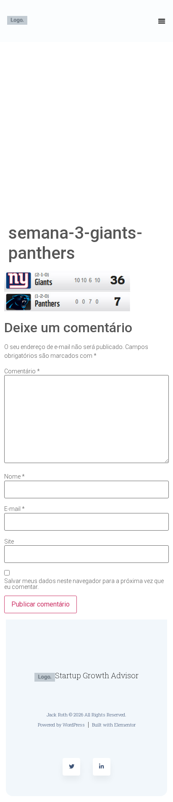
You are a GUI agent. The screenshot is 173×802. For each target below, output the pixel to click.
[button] (162, 21)
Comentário (22, 371)
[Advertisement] (86, 132)
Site (9, 541)
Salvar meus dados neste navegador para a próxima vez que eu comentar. (84, 584)
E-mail (14, 509)
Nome (14, 476)
